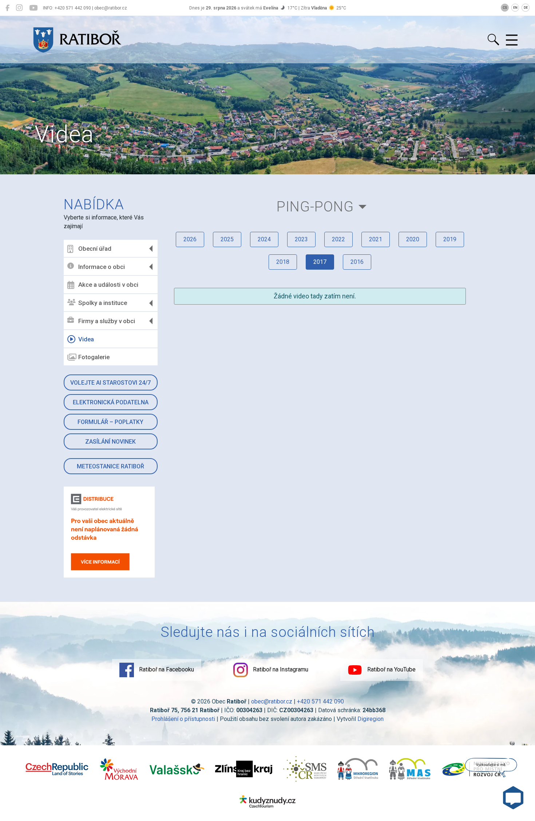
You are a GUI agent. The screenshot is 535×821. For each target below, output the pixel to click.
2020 (412, 239)
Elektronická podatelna (110, 402)
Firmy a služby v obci (106, 321)
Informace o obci (101, 266)
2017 (319, 261)
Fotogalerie (94, 357)
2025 (227, 239)
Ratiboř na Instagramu (279, 669)
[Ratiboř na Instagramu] (19, 8)
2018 (282, 261)
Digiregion (370, 718)
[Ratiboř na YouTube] (33, 8)
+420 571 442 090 (320, 701)
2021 (375, 239)
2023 (301, 239)
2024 (264, 239)
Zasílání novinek (110, 441)
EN (515, 7)
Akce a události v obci (108, 284)
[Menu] (512, 40)
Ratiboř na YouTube (391, 669)
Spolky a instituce (102, 302)
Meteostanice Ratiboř (110, 466)
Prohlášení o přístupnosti (183, 718)
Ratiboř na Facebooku (166, 669)
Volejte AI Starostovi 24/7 (110, 382)
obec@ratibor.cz (271, 701)
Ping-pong (315, 206)
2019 (449, 239)
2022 (338, 239)
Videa (86, 339)
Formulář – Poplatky (110, 422)
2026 (190, 239)
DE (526, 7)
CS (505, 7)
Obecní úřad (94, 248)
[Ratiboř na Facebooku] (7, 8)
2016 (357, 261)
